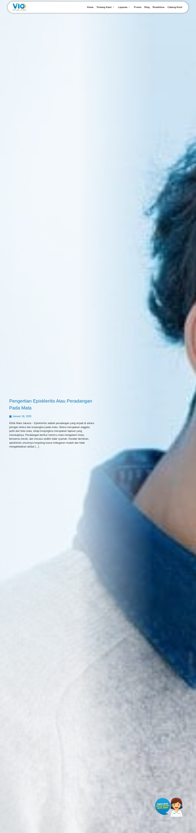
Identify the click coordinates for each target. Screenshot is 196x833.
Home (90, 7)
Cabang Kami (175, 7)
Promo (137, 7)
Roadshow (158, 7)
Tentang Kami (103, 7)
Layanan (122, 7)
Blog (147, 7)
